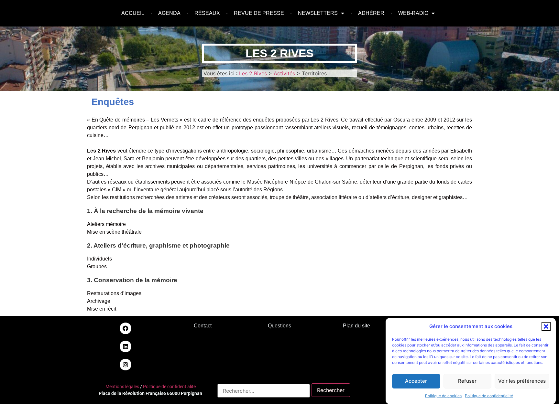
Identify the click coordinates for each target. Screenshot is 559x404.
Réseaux (207, 13)
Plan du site (356, 325)
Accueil (132, 13)
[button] (546, 326)
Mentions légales (122, 386)
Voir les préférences (522, 381)
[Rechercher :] (263, 391)
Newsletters (318, 13)
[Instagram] (125, 364)
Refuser (467, 381)
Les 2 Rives (279, 53)
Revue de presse (259, 13)
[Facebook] (125, 328)
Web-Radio (413, 13)
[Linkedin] (125, 346)
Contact (203, 325)
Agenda (169, 13)
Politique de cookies (443, 395)
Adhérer (371, 13)
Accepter (416, 381)
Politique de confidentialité (489, 395)
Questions (279, 325)
